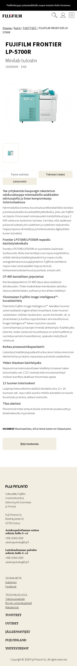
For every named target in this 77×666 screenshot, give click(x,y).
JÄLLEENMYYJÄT (17, 632)
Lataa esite (20, 181)
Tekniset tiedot (55, 174)
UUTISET (11, 623)
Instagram (11, 582)
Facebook (10, 586)
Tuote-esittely (20, 174)
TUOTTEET (13, 615)
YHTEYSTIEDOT (17, 648)
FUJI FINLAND (15, 640)
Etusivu (7, 28)
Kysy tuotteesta (29, 444)
